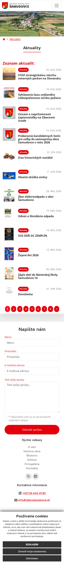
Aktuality (15, 39)
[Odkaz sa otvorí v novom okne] (28, 476)
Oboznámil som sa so (30, 418)
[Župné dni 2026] (9, 253)
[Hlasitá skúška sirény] (9, 175)
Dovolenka (25, 294)
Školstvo (32, 455)
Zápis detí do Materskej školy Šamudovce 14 (38, 276)
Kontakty (32, 468)
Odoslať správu (32, 429)
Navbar (8, 5)
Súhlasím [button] (32, 544)
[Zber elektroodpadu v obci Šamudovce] (9, 195)
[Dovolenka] (9, 292)
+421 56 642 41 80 (34, 493)
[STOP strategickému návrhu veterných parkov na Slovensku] (9, 73)
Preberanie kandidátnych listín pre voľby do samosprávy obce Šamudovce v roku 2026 (39, 139)
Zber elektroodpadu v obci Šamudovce (35, 198)
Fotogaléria (32, 464)
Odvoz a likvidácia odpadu (36, 216)
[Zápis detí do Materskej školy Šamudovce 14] (9, 273)
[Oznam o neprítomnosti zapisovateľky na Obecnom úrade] (9, 113)
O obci (32, 447)
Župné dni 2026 (28, 255)
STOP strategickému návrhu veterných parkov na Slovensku (39, 76)
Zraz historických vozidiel (35, 157)
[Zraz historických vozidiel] (9, 156)
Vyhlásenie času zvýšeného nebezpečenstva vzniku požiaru (39, 96)
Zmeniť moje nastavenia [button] (32, 551)
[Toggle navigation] (56, 5)
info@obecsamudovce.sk (34, 500)
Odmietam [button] (32, 558)
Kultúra (32, 459)
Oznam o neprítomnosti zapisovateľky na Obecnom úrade (36, 117)
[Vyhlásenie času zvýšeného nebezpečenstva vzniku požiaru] (9, 93)
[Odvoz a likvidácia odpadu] (9, 214)
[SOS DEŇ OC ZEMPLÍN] (9, 234)
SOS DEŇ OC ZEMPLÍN (32, 236)
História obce (32, 451)
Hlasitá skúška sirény (32, 177)
